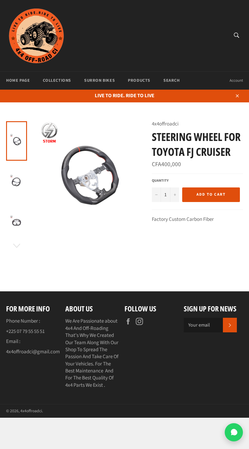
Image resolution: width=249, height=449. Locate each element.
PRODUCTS (139, 80)
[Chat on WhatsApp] (234, 432)
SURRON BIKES (99, 80)
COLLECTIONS (57, 80)
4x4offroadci (31, 411)
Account (236, 80)
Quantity (160, 180)
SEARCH (171, 80)
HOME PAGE (18, 80)
